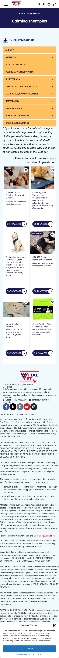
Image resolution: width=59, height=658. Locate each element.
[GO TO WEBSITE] (24, 291)
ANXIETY (9, 50)
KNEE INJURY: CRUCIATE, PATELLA (21, 86)
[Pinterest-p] (20, 406)
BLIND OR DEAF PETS (15, 64)
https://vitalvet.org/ (29, 422)
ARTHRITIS (10, 57)
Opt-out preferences (22, 655)
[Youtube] (26, 406)
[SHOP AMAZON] (50, 353)
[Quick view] (26, 170)
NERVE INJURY (12, 101)
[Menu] (6, 4)
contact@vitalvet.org (46, 536)
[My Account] (44, 5)
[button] (55, 625)
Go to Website (14, 224)
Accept (29, 648)
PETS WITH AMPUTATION (17, 116)
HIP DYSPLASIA (12, 79)
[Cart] (54, 4)
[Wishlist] (49, 5)
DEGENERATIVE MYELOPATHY (19, 72)
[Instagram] (33, 406)
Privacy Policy (37, 655)
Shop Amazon (41, 353)
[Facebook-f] (6, 406)
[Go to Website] (50, 291)
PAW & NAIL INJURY (14, 108)
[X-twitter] (13, 406)
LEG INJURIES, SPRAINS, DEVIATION (22, 94)
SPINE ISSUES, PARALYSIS (17, 123)
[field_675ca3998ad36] (24, 224)
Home (21, 13)
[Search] (39, 4)
